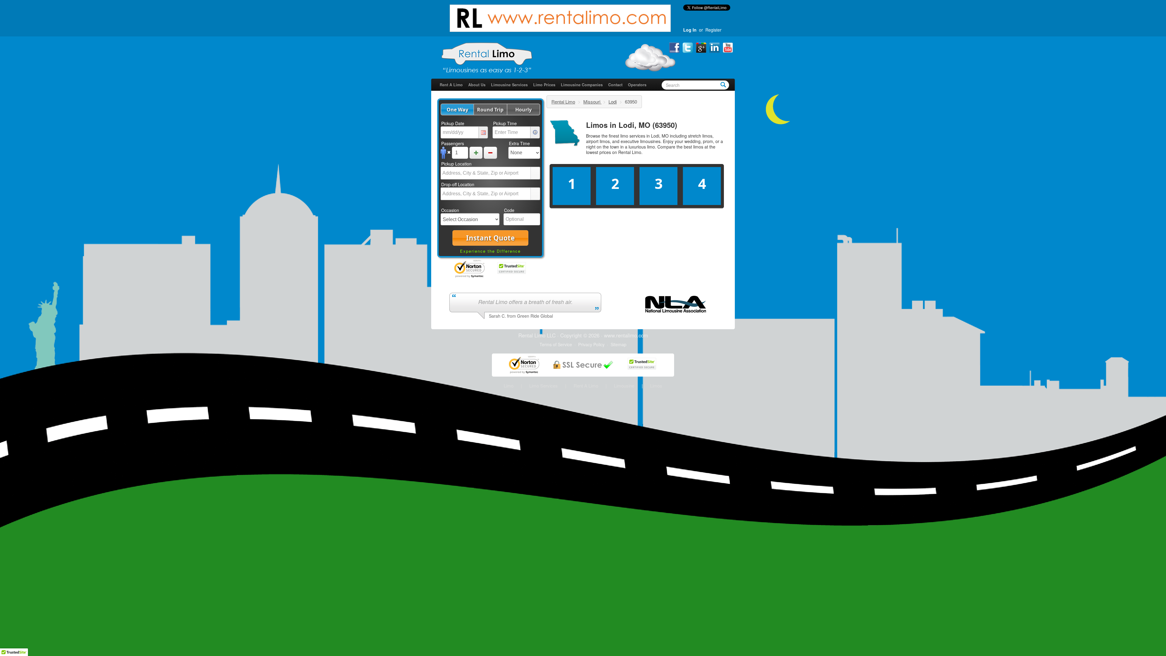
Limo (508, 385)
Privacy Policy (591, 344)
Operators (637, 84)
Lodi (613, 101)
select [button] (535, 174)
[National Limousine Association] (675, 303)
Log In (690, 30)
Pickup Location (456, 164)
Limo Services (543, 385)
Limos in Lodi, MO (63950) (631, 125)
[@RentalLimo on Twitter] (688, 47)
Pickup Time (505, 123)
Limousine (624, 385)
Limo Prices (544, 84)
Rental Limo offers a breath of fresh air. (525, 302)
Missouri (592, 101)
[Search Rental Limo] (723, 84)
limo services (632, 136)
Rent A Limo (451, 84)
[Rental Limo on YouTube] (728, 47)
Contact (615, 84)
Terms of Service (556, 344)
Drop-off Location (457, 184)
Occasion (450, 210)
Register (713, 30)
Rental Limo (563, 101)
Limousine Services (509, 84)
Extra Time (519, 143)
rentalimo (626, 335)
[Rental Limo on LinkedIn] (715, 47)
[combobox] (486, 173)
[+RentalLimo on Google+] (701, 47)
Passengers (452, 143)
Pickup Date (452, 123)
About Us (477, 84)
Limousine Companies (582, 84)
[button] (457, 109)
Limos (656, 385)
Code (509, 210)
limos (698, 147)
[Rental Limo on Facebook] (675, 47)
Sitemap (618, 344)
